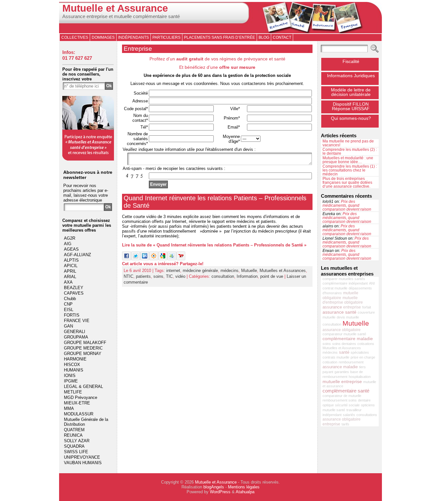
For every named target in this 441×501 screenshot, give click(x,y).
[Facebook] (126, 258)
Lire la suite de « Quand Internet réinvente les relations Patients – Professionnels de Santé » (214, 245)
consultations (366, 415)
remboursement (351, 362)
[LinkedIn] (144, 258)
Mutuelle (249, 270)
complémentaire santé (346, 390)
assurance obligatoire (342, 330)
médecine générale (200, 270)
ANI (372, 283)
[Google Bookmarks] (162, 258)
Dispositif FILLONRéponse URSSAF (351, 106)
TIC (169, 276)
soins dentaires (344, 344)
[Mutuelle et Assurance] (220, 17)
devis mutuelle (348, 317)
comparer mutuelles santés (344, 279)
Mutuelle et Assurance (115, 8)
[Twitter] (135, 258)
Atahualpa (245, 491)
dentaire (364, 400)
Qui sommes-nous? (351, 118)
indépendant (358, 283)
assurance (332, 307)
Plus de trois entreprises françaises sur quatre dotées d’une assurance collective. (347, 182)
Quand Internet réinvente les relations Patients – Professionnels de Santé (215, 201)
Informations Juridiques (351, 75)
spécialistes (360, 352)
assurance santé (339, 312)
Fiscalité (351, 61)
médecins (230, 270)
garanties (341, 372)
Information (247, 276)
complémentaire (335, 283)
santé (344, 352)
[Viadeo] (153, 258)
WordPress (220, 491)
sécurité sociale (347, 405)
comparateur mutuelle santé (344, 334)
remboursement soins (340, 400)
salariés (349, 415)
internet (173, 270)
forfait (366, 307)
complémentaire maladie (348, 338)
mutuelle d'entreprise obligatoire (343, 300)
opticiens (368, 405)
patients (143, 276)
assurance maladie (340, 366)
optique (328, 405)
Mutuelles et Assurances (283, 270)
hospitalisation (360, 377)
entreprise (352, 307)
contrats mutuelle (336, 357)
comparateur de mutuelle (342, 396)
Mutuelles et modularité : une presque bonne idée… (348, 160)
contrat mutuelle (335, 288)
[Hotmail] (171, 258)
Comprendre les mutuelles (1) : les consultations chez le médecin (350, 170)
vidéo (180, 276)
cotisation (330, 362)
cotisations (365, 344)
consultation (222, 276)
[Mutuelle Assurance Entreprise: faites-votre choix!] (88, 159)
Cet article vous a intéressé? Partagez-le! (162, 263)
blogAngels (213, 487)
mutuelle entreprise (342, 381)
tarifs (345, 424)
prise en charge (363, 357)
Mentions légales (244, 487)
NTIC (128, 276)
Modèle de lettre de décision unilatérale (351, 92)
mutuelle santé (334, 410)
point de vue (271, 276)
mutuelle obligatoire (340, 295)
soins (158, 276)
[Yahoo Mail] (180, 258)
